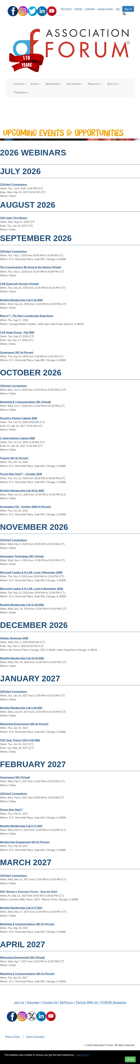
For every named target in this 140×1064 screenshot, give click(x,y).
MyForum (66, 1002)
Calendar (90, 8)
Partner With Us (87, 1002)
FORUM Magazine (113, 1002)
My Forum (66, 8)
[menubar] (91, 8)
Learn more (82, 1054)
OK (131, 1059)
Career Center (105, 8)
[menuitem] (67, 8)
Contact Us (49, 1002)
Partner (78, 8)
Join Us (19, 1002)
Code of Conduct (35, 1036)
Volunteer (33, 1002)
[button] (19, 83)
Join (118, 8)
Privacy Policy (12, 1036)
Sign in (128, 9)
